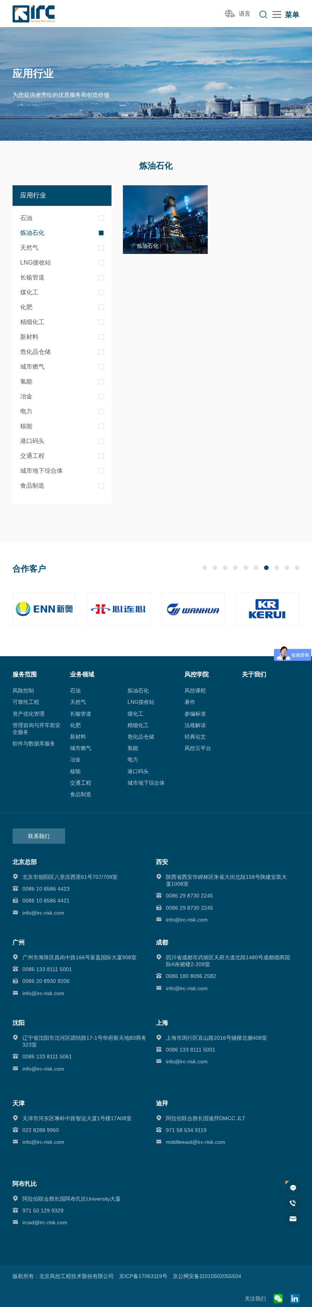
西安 (162, 862)
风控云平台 (198, 748)
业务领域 (82, 674)
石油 (26, 218)
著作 (190, 702)
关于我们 (254, 674)
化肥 (26, 307)
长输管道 (32, 277)
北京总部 (25, 862)
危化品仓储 (35, 351)
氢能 (26, 381)
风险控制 (23, 690)
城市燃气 (32, 366)
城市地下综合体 (41, 470)
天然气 (29, 247)
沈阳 (19, 1023)
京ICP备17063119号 (143, 1276)
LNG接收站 (35, 262)
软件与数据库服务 (34, 743)
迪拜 (162, 1103)
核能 (26, 426)
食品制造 (32, 485)
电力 (26, 411)
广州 (19, 942)
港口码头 (32, 441)
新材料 (29, 337)
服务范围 (25, 674)
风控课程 (195, 690)
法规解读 (195, 725)
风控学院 (197, 674)
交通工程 (32, 456)
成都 (162, 942)
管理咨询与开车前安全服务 (36, 728)
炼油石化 (32, 233)
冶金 (26, 396)
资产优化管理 (29, 714)
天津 (19, 1103)
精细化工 (32, 322)
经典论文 (195, 737)
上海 (162, 1023)
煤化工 (29, 292)
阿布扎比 (25, 1183)
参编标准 (195, 714)
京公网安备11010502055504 (207, 1276)
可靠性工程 (26, 702)
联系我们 (38, 836)
